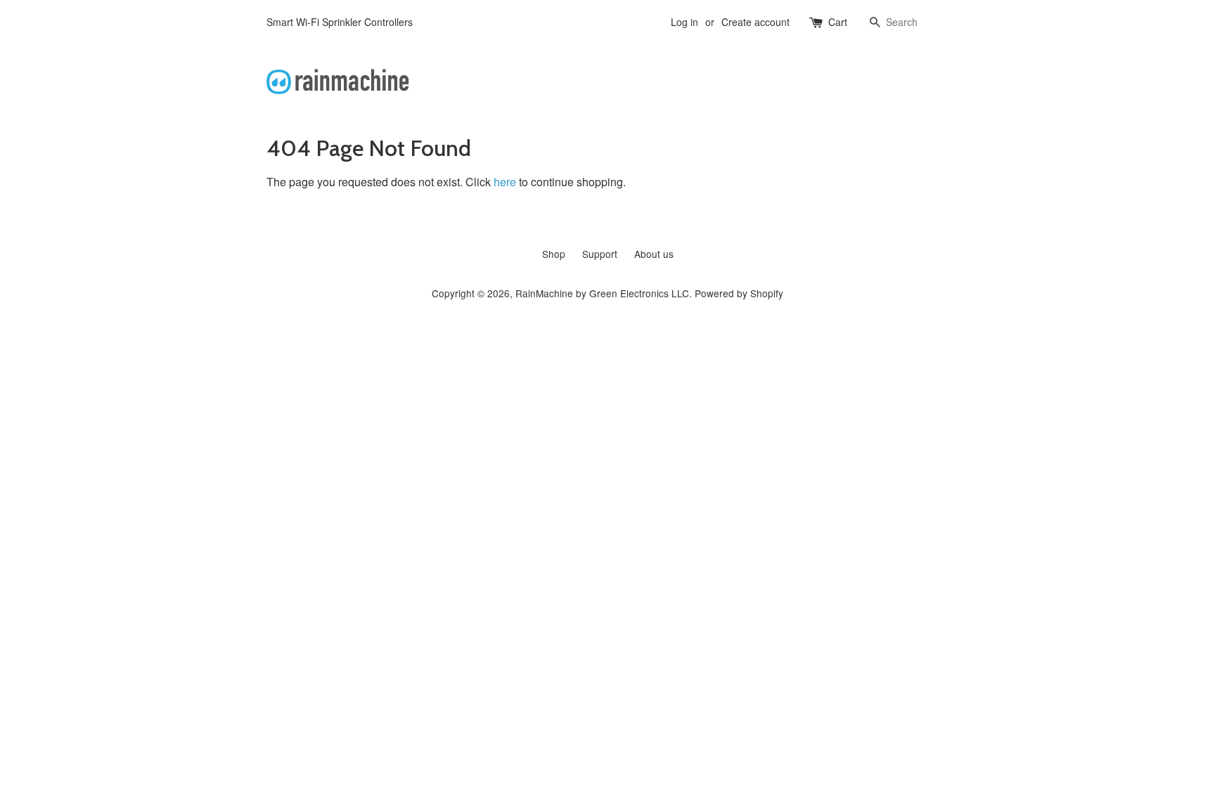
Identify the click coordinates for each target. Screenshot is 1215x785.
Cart (837, 22)
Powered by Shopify (739, 293)
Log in (684, 22)
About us (654, 254)
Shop (553, 254)
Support (599, 254)
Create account (755, 22)
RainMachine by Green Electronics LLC (602, 293)
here (505, 182)
